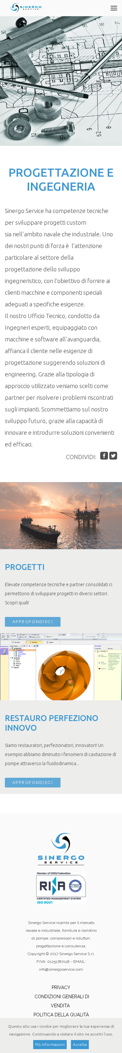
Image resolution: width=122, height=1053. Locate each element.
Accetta (80, 1044)
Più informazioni (50, 1044)
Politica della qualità (61, 1014)
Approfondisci (32, 622)
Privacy (61, 987)
